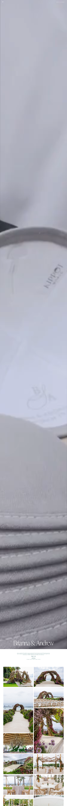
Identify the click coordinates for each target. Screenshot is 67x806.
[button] (2, 2)
